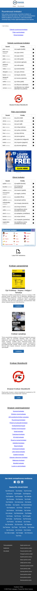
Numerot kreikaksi (18, 411)
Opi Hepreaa (19, 499)
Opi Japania (16, 505)
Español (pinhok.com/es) (26, 556)
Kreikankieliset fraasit (18, 425)
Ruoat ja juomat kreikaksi (18, 440)
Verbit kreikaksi (18, 431)
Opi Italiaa (8, 505)
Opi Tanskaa (6, 527)
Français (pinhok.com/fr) (25, 551)
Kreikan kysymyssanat (18, 428)
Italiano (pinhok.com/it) (25, 559)
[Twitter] (18, 482)
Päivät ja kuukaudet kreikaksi (18, 423)
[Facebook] (15, 482)
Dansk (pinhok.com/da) (25, 574)
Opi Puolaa (9, 519)
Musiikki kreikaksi (18, 463)
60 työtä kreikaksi (18, 437)
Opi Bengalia (17, 493)
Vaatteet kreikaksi (18, 454)
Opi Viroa (18, 535)
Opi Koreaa (27, 507)
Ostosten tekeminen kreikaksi (18, 457)
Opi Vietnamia (29, 533)
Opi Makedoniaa (18, 513)
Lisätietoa (19, 306)
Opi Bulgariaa (27, 493)
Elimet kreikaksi (18, 35)
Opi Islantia (28, 502)
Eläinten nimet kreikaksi (18, 414)
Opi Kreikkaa (6, 26)
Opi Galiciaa (27, 496)
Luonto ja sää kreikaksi (19, 466)
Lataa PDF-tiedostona (18, 255)
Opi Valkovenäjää (9, 533)
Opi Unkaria (18, 530)
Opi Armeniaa (28, 491)
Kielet (14, 6)
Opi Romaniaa (27, 519)
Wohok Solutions (29, 589)
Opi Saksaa (18, 521)
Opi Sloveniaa (19, 524)
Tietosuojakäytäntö (7, 545)
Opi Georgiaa (10, 499)
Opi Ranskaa (17, 519)
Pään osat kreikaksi (19, 32)
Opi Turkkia (31, 527)
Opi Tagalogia (28, 524)
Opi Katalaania (11, 507)
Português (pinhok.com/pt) (26, 554)
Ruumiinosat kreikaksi (18, 420)
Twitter (21, 587)
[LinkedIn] (22, 482)
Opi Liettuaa (9, 513)
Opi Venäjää (19, 533)
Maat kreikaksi (18, 446)
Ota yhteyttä (21, 6)
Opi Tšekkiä (22, 527)
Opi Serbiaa (27, 521)
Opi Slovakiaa (9, 524)
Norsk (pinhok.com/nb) (25, 577)
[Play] (33, 49)
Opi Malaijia (28, 513)
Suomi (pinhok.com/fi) (25, 568)
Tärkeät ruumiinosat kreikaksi (18, 29)
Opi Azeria (9, 493)
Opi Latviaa (27, 510)
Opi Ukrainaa (10, 530)
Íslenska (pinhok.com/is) (25, 580)
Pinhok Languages (12, 589)
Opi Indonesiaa (19, 502)
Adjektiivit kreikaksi (18, 443)
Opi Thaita (14, 527)
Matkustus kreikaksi (19, 460)
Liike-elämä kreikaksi (18, 451)
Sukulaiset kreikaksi (18, 434)
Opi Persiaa (17, 516)
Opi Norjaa (10, 516)
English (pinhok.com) (25, 545)
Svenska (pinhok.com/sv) (26, 571)
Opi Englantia (9, 496)
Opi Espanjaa (19, 496)
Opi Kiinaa (19, 507)
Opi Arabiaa (19, 491)
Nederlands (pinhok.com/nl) (26, 565)
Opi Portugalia (27, 516)
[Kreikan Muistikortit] (18, 385)
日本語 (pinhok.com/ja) (25, 562)
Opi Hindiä (27, 499)
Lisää (18, 397)
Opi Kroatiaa (18, 510)
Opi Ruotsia (10, 521)
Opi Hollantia (9, 502)
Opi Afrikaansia (9, 491)
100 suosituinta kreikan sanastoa (19, 417)
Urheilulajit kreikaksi (18, 449)
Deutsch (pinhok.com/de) (26, 548)
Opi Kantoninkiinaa (26, 505)
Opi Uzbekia (27, 530)
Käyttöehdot (6, 548)
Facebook (16, 587)
